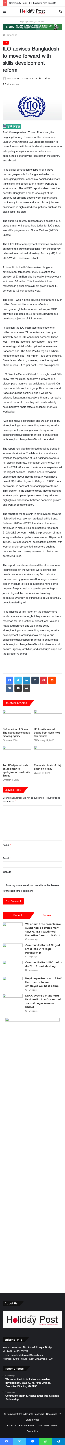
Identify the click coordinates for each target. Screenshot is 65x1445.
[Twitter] (18, 680)
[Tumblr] (35, 680)
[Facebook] (9, 680)
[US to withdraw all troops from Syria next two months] (48, 718)
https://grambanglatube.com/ (32, 21)
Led (15, 35)
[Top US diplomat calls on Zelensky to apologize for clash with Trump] (17, 754)
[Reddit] (52, 680)
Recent (17, 915)
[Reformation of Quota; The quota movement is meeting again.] (17, 718)
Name (7, 845)
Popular (47, 915)
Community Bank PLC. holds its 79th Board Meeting (35, 3)
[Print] (26, 688)
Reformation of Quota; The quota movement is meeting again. (16, 733)
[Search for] (60, 13)
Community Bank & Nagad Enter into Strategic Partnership (42, 948)
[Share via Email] (18, 688)
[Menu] (4, 13)
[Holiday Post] (32, 11)
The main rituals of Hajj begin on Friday (47, 767)
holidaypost (13, 78)
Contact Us (32, 1431)
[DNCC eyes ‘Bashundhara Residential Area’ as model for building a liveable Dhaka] (13, 1000)
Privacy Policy (26, 1425)
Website (7, 872)
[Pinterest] (43, 680)
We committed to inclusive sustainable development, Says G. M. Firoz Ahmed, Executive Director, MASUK (43, 929)
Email (6, 858)
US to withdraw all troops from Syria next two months (47, 733)
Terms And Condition (47, 1425)
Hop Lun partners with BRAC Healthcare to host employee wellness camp (43, 982)
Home (8, 35)
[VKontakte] (9, 688)
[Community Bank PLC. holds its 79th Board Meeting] (13, 967)
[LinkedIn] (26, 680)
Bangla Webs (32, 1419)
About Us (12, 1425)
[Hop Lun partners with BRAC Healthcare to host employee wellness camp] (13, 983)
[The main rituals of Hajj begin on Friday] (48, 754)
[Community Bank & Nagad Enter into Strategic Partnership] (13, 950)
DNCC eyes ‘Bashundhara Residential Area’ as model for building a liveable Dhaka (43, 1001)
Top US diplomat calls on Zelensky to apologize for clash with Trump (16, 770)
